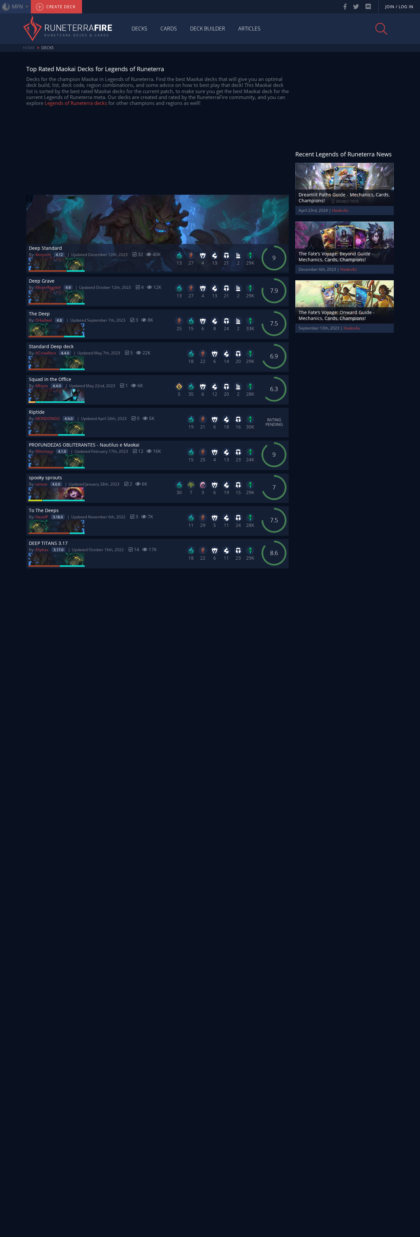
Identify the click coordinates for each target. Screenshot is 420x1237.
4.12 (59, 254)
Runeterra (78, 28)
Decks (139, 28)
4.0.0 (56, 484)
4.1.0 (62, 451)
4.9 (68, 287)
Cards (168, 28)
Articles (249, 28)
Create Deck (60, 7)
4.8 (59, 320)
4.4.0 (65, 352)
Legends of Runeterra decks (76, 103)
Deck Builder (207, 28)
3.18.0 (58, 516)
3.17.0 (58, 549)
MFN (17, 7)
